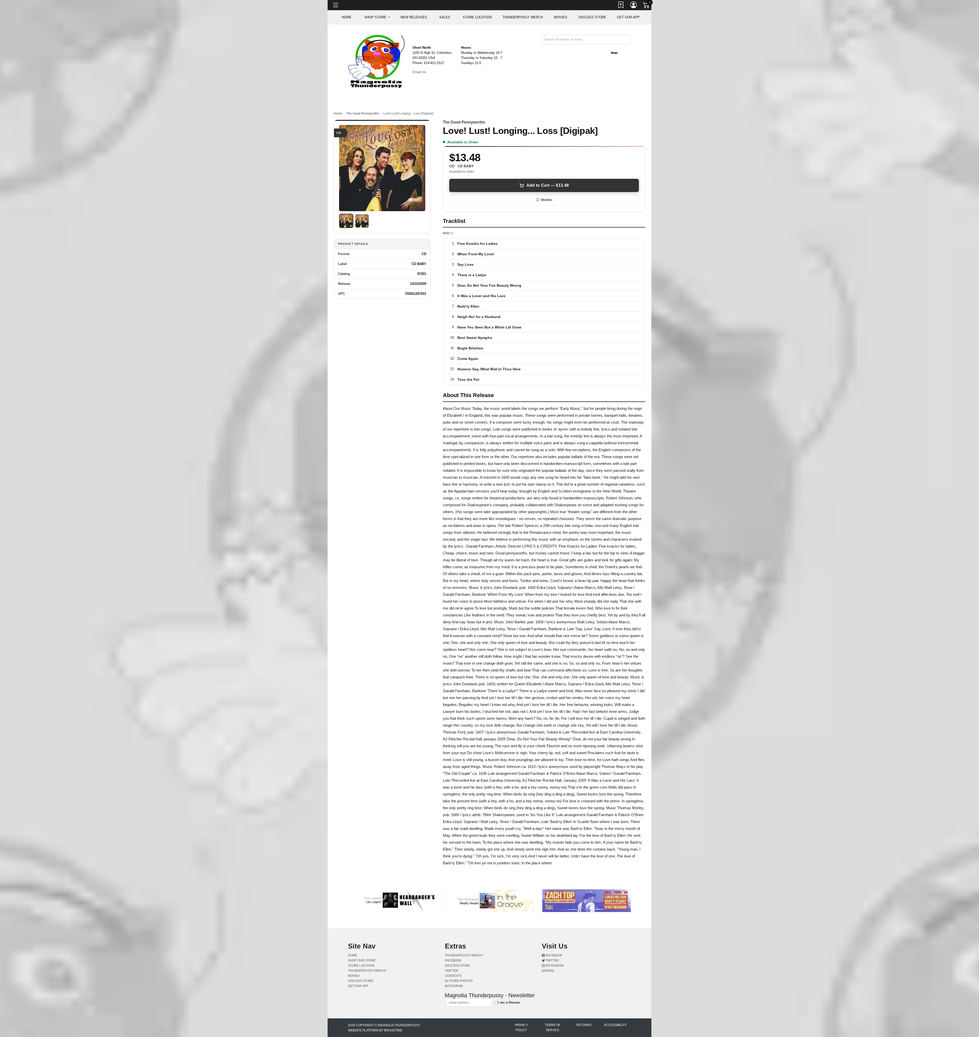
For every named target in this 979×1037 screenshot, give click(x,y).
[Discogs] (614, 52)
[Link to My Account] (633, 6)
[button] (377, 17)
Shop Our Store (362, 960)
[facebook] (627, 48)
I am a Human (509, 1002)
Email (550, 970)
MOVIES (560, 17)
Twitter (552, 960)
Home (338, 113)
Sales (444, 17)
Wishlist (546, 200)
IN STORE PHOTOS (459, 981)
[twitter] (628, 48)
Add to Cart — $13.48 (547, 185)
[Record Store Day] (622, 52)
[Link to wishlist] (621, 6)
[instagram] (629, 48)
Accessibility (615, 1025)
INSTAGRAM (454, 986)
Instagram (554, 965)
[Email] (630, 48)
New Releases (414, 17)
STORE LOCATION (477, 17)
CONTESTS (453, 976)
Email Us (419, 72)
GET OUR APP (628, 17)
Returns (583, 1025)
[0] (646, 6)
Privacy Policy (521, 1027)
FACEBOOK (453, 960)
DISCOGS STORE (592, 17)
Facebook (553, 955)
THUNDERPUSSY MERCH (523, 17)
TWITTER (451, 970)
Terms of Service (552, 1027)
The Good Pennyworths (362, 113)
